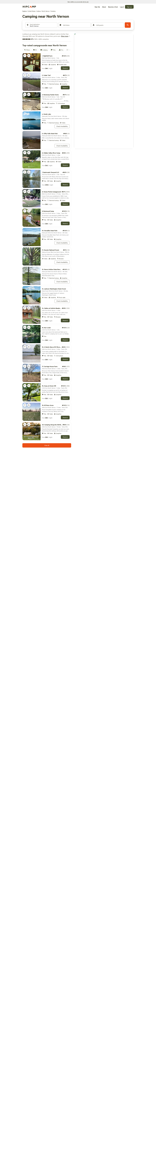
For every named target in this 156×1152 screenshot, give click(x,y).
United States (31, 11)
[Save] (24, 55)
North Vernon (45, 11)
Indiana (39, 11)
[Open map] (104, 91)
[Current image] (29, 69)
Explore (24, 11)
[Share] (28, 55)
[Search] (128, 25)
